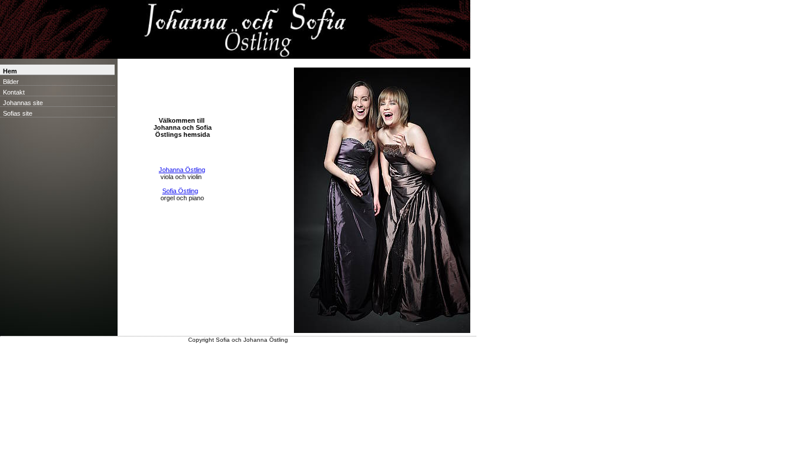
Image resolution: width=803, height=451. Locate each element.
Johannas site (23, 102)
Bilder (11, 81)
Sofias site (17, 113)
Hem (10, 71)
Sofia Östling (180, 190)
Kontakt (14, 92)
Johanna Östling (182, 169)
